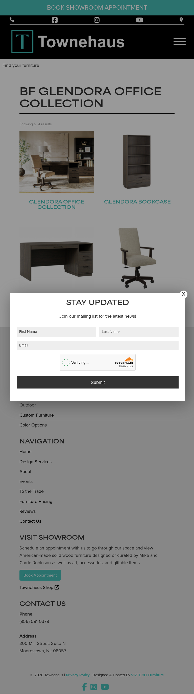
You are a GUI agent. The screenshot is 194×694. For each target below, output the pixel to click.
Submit (98, 382)
